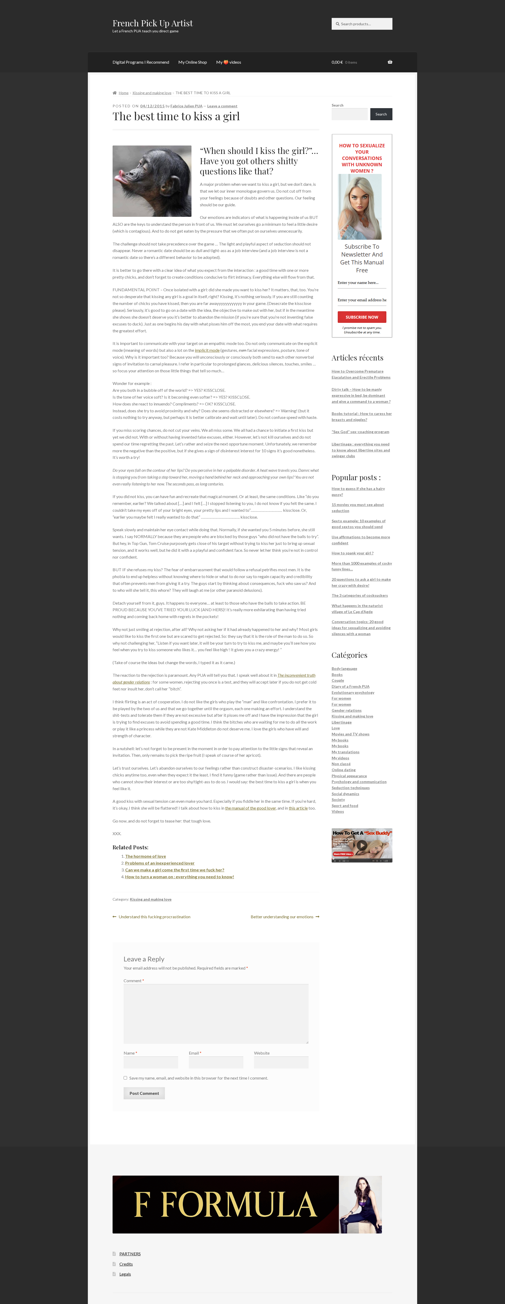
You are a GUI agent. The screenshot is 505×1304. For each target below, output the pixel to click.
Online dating (344, 770)
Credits (126, 1263)
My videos (340, 758)
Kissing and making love (152, 93)
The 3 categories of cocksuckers (360, 595)
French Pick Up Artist (153, 22)
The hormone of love (145, 856)
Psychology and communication (359, 781)
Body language (344, 668)
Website (262, 1052)
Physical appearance (349, 776)
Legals (125, 1273)
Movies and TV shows (351, 734)
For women (341, 698)
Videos (338, 811)
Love (336, 728)
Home (124, 93)
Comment (134, 980)
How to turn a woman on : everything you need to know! (179, 876)
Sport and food (345, 805)
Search (338, 105)
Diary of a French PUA (351, 686)
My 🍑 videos (228, 61)
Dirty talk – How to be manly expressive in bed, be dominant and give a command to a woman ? (361, 395)
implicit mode (207, 350)
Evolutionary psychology (353, 692)
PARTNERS (130, 1253)
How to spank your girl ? (352, 553)
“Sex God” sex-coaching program (360, 431)
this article (298, 807)
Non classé (341, 763)
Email (195, 1052)
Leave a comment (222, 106)
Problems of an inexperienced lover (160, 862)
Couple (338, 680)
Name (130, 1052)
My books (340, 740)
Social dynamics (345, 793)
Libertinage (342, 722)
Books (337, 674)
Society (338, 799)
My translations (346, 752)
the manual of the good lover (250, 807)
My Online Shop (192, 61)
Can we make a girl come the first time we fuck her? (174, 869)
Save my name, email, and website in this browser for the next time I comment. (198, 1077)
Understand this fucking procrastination (154, 917)
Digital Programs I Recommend (141, 61)
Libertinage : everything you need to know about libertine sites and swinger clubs (361, 450)
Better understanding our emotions (282, 917)
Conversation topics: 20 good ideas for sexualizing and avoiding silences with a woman (361, 627)
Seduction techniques (351, 787)
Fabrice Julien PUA (186, 106)
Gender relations (347, 710)
